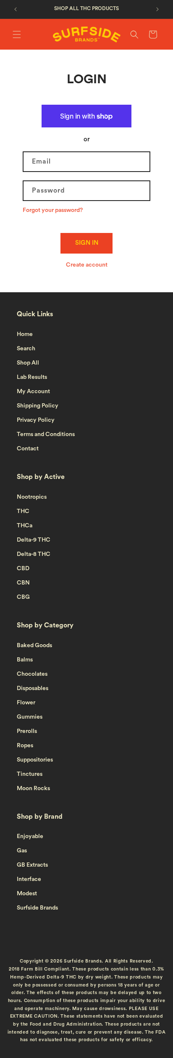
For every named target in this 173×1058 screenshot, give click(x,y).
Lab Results (32, 377)
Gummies (29, 717)
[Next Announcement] (157, 9)
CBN (23, 583)
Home (25, 334)
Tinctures (29, 774)
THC (23, 511)
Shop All (28, 363)
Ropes (25, 746)
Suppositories (35, 760)
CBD (23, 568)
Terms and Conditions (46, 434)
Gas (22, 851)
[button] (17, 34)
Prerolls (27, 731)
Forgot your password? (53, 210)
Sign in (86, 243)
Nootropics (32, 497)
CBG (23, 597)
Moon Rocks (33, 788)
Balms (25, 660)
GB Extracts (32, 865)
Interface (29, 879)
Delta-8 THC (33, 554)
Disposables (32, 688)
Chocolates (32, 674)
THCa (24, 526)
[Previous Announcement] (15, 9)
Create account (86, 265)
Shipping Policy (37, 406)
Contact (28, 449)
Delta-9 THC (33, 540)
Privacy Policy (36, 420)
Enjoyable (30, 836)
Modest (27, 894)
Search (26, 349)
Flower (26, 703)
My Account (33, 391)
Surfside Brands (37, 908)
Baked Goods (34, 645)
